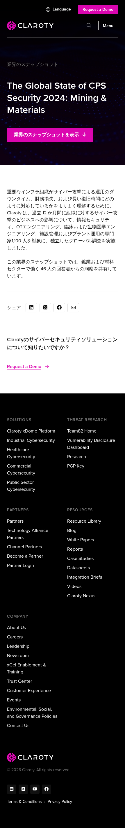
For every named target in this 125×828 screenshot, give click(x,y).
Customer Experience (29, 690)
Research (76, 456)
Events (14, 699)
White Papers (80, 539)
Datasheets (78, 567)
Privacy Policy (60, 802)
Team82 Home (82, 431)
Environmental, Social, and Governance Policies (32, 713)
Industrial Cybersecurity (31, 440)
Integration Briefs (84, 577)
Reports (75, 549)
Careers (15, 636)
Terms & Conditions (24, 802)
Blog (71, 530)
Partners (15, 521)
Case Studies (80, 558)
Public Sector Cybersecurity (21, 486)
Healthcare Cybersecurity (21, 453)
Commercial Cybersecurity (21, 469)
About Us (16, 627)
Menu (108, 26)
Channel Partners (24, 546)
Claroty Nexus (81, 595)
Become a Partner (25, 556)
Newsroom (18, 655)
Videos (74, 586)
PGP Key (75, 466)
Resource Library (84, 521)
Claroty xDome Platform (31, 431)
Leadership (18, 646)
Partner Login (20, 565)
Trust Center (19, 681)
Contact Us (18, 725)
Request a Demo (98, 9)
